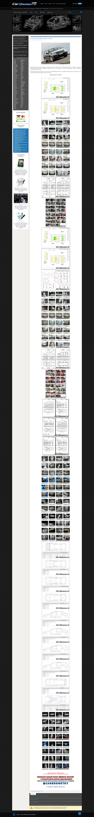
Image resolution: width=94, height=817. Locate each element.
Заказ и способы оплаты (61, 3)
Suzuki (15, 100)
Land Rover (23, 83)
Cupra (22, 67)
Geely (22, 73)
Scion (15, 96)
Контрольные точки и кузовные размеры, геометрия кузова (14, 815)
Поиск (46, 3)
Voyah (15, 103)
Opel (22, 90)
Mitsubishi (23, 89)
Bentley (22, 61)
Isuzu (15, 79)
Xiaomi (22, 103)
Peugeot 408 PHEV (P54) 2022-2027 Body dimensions (20, 140)
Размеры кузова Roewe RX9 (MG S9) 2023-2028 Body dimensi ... (20, 130)
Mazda (22, 86)
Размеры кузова (45, 8)
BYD (15, 63)
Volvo (22, 102)
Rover (15, 95)
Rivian (15, 94)
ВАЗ (15, 106)
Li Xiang (22, 84)
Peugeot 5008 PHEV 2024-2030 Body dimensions (20, 150)
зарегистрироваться (47, 808)
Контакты (50, 3)
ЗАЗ (21, 106)
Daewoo (22, 68)
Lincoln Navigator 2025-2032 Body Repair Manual (20, 145)
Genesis (15, 74)
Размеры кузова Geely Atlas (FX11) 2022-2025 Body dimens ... (20, 133)
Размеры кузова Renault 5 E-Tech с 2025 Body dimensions (20, 138)
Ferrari (15, 72)
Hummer (22, 77)
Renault (22, 92)
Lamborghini (23, 81)
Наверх (79, 813)
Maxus (15, 86)
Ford (15, 73)
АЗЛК (15, 108)
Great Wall (16, 75)
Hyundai (15, 78)
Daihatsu (15, 69)
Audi (15, 61)
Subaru (22, 98)
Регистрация (75, 3)
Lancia (15, 83)
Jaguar (15, 80)
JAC (21, 79)
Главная (42, 3)
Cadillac (22, 63)
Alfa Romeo (23, 60)
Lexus (15, 84)
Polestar (15, 91)
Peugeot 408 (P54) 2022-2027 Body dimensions (21, 143)
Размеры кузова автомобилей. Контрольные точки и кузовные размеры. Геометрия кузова (24, 3)
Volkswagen (16, 102)
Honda (15, 77)
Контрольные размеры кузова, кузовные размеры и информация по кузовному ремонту (27, 8)
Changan (15, 64)
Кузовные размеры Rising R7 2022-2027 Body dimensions (20, 135)
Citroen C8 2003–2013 (34, 802)
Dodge (22, 69)
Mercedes (16, 88)
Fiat (21, 72)
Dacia (15, 68)
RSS (54, 3)
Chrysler (22, 66)
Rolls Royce (23, 94)
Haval (22, 75)
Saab (22, 95)
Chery (22, 64)
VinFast (22, 101)
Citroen (42, 791)
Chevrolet (16, 66)
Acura (15, 60)
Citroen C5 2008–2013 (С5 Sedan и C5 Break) (38, 796)
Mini (15, 89)
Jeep (22, 80)
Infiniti (22, 78)
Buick (22, 62)
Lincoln (15, 85)
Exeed (22, 71)
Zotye (22, 105)
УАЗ (15, 107)
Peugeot (22, 91)
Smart (15, 97)
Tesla (22, 100)
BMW (15, 62)
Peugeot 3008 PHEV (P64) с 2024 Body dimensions (20, 148)
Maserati (22, 85)
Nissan (15, 90)
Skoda (22, 97)
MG (21, 88)
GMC (22, 74)
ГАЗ (21, 107)
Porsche (15, 92)
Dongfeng (16, 71)
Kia (14, 81)
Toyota (15, 101)
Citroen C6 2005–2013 (34, 799)
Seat (22, 96)
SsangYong (16, 98)
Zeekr (15, 105)
